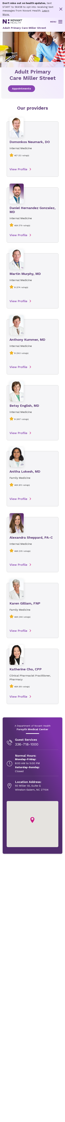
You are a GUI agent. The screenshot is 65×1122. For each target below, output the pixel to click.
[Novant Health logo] (13, 22)
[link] (32, 88)
